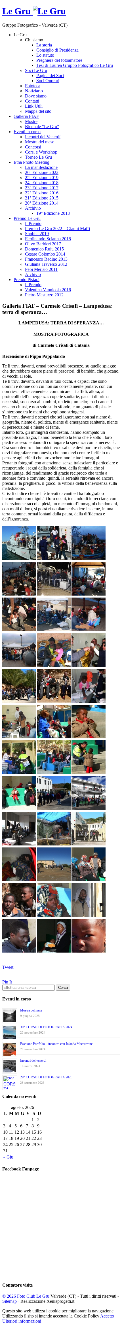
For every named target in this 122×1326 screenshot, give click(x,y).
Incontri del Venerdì (42, 136)
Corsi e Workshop (41, 152)
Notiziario (34, 90)
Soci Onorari (47, 80)
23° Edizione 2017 (41, 187)
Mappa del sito (38, 111)
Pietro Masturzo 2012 (44, 294)
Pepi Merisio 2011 (41, 269)
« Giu (8, 1157)
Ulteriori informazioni (21, 1321)
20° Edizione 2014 (41, 203)
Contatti (32, 101)
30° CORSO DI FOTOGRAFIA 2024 (46, 1027)
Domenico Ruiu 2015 (44, 248)
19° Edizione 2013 (53, 213)
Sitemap (9, 1301)
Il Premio (33, 223)
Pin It (7, 981)
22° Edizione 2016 (41, 192)
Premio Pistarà (26, 279)
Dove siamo (36, 96)
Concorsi (33, 146)
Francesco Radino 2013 (46, 259)
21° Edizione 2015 (41, 198)
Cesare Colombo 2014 (45, 254)
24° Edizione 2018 (41, 182)
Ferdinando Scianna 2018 (48, 238)
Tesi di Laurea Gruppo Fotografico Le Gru (74, 65)
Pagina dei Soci (50, 75)
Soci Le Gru (36, 70)
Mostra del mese (39, 141)
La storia (44, 44)
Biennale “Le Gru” (42, 126)
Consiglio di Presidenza (57, 50)
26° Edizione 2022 (41, 172)
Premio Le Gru (27, 218)
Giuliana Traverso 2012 (46, 264)
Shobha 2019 (37, 233)
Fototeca (32, 85)
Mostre (31, 121)
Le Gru (17, 11)
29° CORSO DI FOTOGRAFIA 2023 (46, 1077)
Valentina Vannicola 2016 (48, 289)
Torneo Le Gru (38, 157)
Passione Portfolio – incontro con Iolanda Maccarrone (56, 1044)
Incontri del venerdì (33, 1060)
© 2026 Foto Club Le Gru (25, 1296)
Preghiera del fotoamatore (59, 60)
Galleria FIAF (26, 116)
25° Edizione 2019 (41, 177)
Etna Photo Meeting (31, 162)
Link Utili (34, 106)
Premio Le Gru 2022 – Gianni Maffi (57, 228)
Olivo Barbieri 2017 (43, 243)
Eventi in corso (27, 131)
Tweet (7, 967)
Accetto (107, 1316)
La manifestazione (41, 167)
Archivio (33, 208)
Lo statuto (45, 55)
